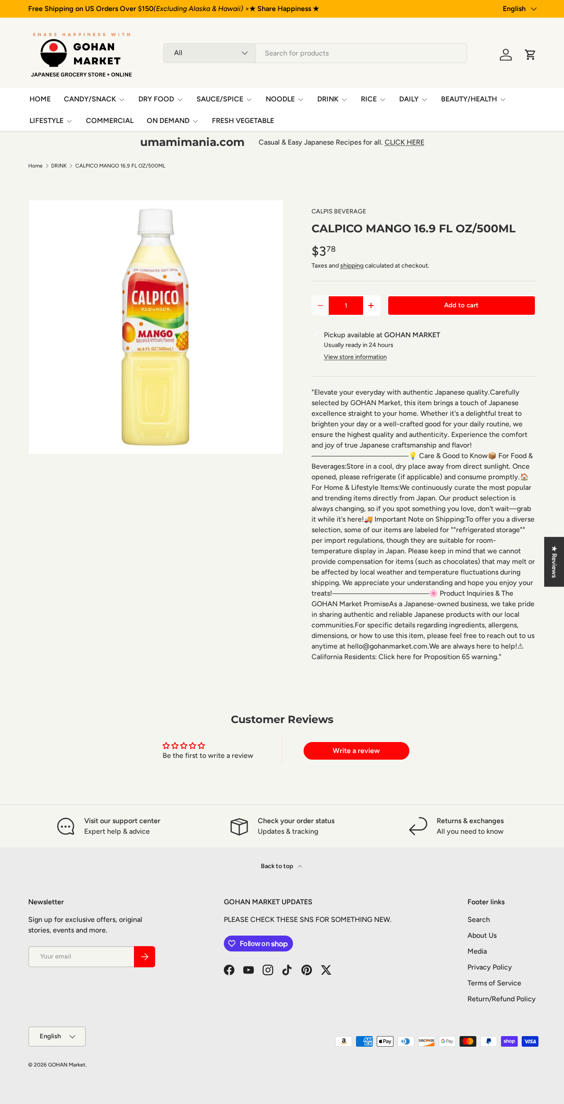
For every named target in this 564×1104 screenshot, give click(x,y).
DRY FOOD (156, 99)
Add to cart (461, 305)
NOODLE (280, 99)
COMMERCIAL (110, 120)
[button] (530, 54)
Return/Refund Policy (502, 999)
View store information (355, 357)
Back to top (277, 866)
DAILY (409, 99)
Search (479, 919)
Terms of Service (494, 983)
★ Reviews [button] (554, 562)
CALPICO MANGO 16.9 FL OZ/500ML (120, 165)
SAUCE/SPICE (220, 99)
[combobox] (315, 53)
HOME (40, 99)
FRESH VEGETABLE (243, 120)
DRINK (327, 99)
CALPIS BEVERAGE (339, 211)
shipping (352, 265)
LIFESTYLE (46, 120)
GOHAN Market (66, 1065)
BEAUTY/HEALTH (469, 99)
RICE (369, 99)
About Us (482, 935)
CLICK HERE (404, 142)
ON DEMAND (168, 120)
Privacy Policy (490, 967)
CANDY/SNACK (90, 99)
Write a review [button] (356, 750)
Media (477, 951)
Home (35, 165)
